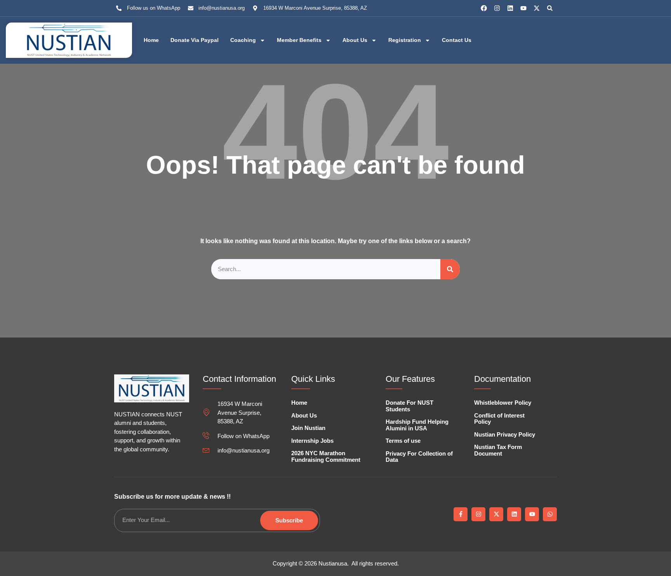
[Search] (450, 269)
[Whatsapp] (550, 514)
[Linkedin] (510, 8)
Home (151, 40)
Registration (404, 40)
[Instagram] (497, 8)
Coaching (243, 40)
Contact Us (456, 40)
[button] (550, 8)
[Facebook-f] (461, 514)
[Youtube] (523, 8)
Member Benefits (299, 40)
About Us (354, 40)
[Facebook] (484, 8)
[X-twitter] (537, 8)
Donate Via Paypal (194, 40)
